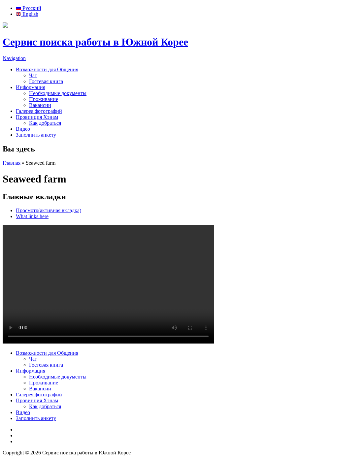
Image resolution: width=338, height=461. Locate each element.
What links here (32, 216)
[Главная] (5, 26)
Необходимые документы (57, 93)
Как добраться (45, 123)
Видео (23, 129)
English (29, 14)
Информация (30, 87)
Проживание (43, 99)
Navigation (14, 58)
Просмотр (48, 210)
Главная (11, 163)
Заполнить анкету (36, 135)
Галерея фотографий (39, 111)
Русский (31, 8)
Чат (33, 75)
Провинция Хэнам (37, 117)
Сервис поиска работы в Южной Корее (95, 42)
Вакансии (40, 105)
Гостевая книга (46, 81)
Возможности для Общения (47, 69)
